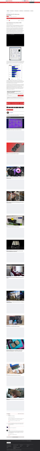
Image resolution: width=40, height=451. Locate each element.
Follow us (20, 20)
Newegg (12, 107)
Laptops (19, 2)
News (17, 2)
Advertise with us (15, 446)
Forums (33, 2)
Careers (7, 447)
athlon (7, 107)
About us (21, 446)
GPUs (12, 2)
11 (14, 103)
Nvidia (9, 107)
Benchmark (17, 107)
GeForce (20, 107)
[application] (15, 40)
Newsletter (23, 20)
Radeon (22, 107)
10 (13, 103)
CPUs (10, 2)
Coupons (27, 2)
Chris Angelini (10, 16)
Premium (31, 2)
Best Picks (8, 2)
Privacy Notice (8, 97)
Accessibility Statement (9, 446)
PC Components (14, 2)
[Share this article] (7, 20)
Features (7, 16)
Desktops (22, 2)
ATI (14, 107)
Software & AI (24, 2)
